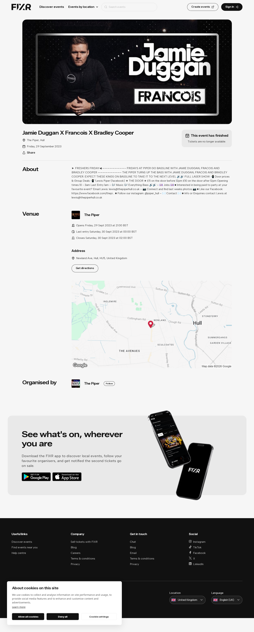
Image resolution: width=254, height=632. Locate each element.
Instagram (199, 541)
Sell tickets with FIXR (84, 541)
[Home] (21, 7)
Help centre (19, 553)
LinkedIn (198, 564)
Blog (74, 547)
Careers (75, 553)
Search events (117, 7)
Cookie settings (99, 616)
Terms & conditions (83, 558)
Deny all (62, 616)
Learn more (18, 607)
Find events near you (25, 547)
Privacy (75, 564)
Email (133, 553)
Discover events (51, 7)
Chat (133, 541)
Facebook (199, 553)
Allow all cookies (28, 616)
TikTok (197, 547)
